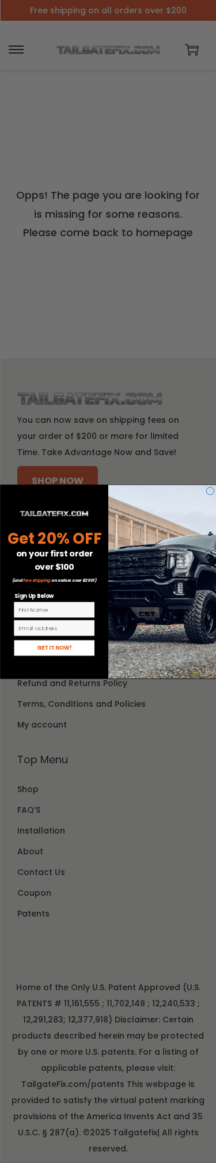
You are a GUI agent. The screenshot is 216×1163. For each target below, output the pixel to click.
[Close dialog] (210, 490)
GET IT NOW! (54, 647)
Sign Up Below (34, 596)
